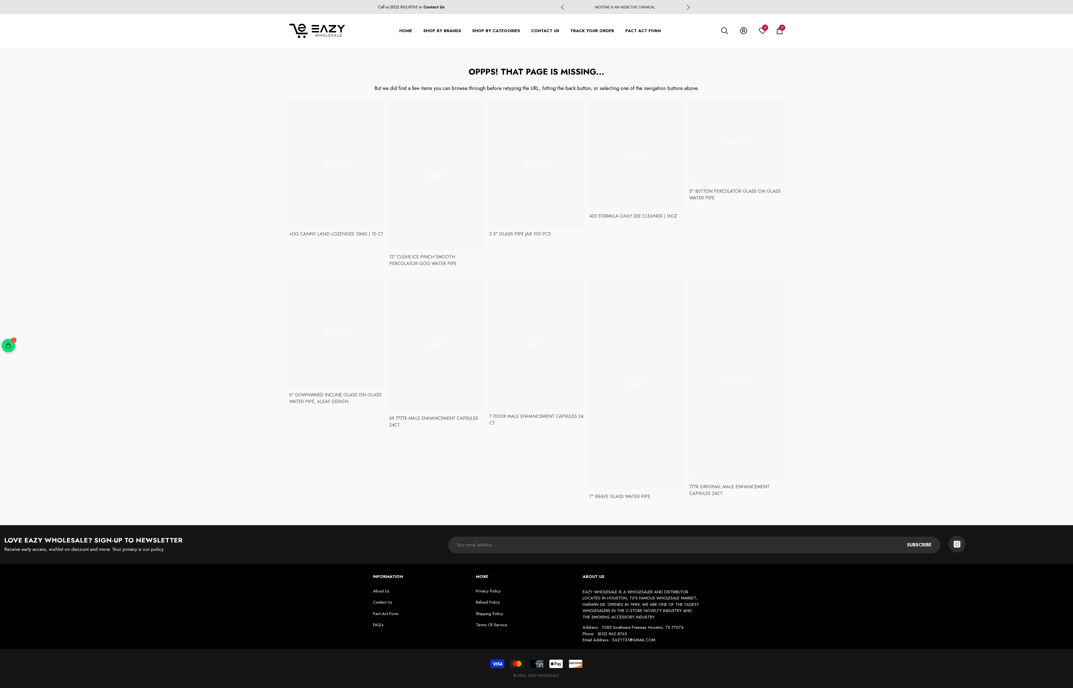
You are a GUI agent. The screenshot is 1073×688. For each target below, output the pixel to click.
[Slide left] (562, 7)
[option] (625, 7)
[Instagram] (957, 544)
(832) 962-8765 (404, 7)
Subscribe (919, 545)
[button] (724, 31)
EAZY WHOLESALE (543, 675)
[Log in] (743, 31)
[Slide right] (688, 7)
